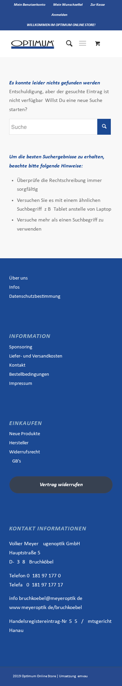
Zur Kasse (97, 5)
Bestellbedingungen (29, 374)
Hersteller (18, 443)
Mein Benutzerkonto (29, 5)
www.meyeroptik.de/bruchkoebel (45, 607)
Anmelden (59, 15)
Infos (14, 287)
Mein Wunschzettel (68, 5)
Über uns (18, 278)
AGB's (15, 461)
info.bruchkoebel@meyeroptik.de (45, 598)
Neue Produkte (24, 434)
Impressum (20, 383)
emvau (83, 676)
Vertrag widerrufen (61, 484)
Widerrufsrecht (24, 452)
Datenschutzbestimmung (34, 296)
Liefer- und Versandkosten (35, 356)
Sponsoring (20, 347)
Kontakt (17, 365)
